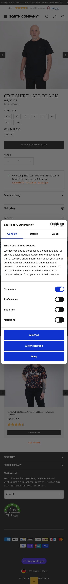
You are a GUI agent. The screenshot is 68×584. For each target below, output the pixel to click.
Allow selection (34, 345)
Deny (34, 356)
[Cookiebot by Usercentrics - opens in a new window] (49, 225)
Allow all (34, 334)
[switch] (59, 299)
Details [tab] (34, 233)
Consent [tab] (12, 233)
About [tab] (55, 233)
